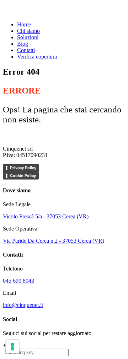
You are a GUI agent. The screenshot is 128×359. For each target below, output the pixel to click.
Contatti (26, 50)
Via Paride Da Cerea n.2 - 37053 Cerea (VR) (53, 241)
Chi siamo (28, 31)
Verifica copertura (37, 57)
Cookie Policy (23, 175)
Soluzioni (27, 37)
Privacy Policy (23, 167)
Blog (22, 44)
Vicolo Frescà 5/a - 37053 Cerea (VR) (46, 216)
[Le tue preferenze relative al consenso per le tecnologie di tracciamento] (12, 346)
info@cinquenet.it (23, 305)
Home (24, 24)
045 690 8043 (18, 281)
